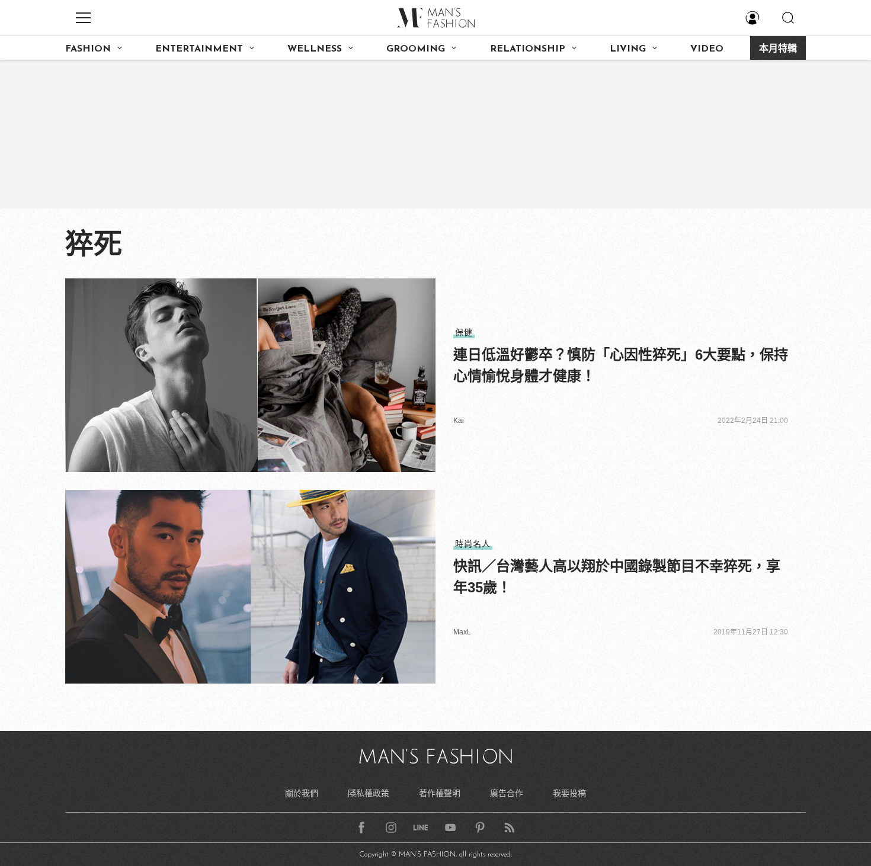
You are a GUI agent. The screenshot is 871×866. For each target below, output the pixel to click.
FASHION (88, 49)
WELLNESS (314, 49)
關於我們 (301, 793)
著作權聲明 (439, 793)
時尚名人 (473, 544)
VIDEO (706, 49)
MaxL (462, 632)
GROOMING (415, 49)
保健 (464, 332)
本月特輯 (778, 49)
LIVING (628, 49)
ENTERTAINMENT (199, 49)
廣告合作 (506, 793)
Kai (458, 420)
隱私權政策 (368, 793)
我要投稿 (569, 793)
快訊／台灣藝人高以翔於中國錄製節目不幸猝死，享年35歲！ (616, 576)
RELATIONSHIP (527, 49)
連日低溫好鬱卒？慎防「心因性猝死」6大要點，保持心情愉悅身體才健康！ (620, 365)
